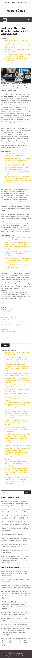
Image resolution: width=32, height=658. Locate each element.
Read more (4, 303)
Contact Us (21, 653)
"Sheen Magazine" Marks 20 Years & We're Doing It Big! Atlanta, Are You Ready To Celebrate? (16, 441)
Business (10, 320)
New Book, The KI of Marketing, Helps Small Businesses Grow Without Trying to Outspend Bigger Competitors (14, 573)
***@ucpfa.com (5, 311)
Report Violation (21, 325)
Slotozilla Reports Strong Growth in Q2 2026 (14, 624)
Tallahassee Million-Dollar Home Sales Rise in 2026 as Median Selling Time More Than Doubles (16, 260)
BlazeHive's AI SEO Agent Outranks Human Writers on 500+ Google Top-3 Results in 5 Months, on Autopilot (16, 369)
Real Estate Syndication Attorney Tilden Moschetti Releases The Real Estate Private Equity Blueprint (16, 172)
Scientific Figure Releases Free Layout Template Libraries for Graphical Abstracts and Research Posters (17, 429)
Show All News (5, 325)
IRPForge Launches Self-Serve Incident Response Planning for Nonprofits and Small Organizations (16, 380)
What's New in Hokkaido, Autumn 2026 (12, 534)
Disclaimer (13, 325)
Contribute (15, 653)
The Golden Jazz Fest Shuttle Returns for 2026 (17, 445)
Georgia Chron (16, 10)
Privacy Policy (22, 652)
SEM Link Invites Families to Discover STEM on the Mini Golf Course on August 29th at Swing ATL (17, 160)
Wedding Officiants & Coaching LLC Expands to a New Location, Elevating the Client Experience (17, 253)
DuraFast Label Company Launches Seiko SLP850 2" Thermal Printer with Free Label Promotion (16, 423)
